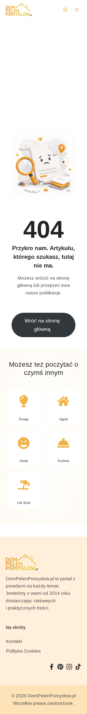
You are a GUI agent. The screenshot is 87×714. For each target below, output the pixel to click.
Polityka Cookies (23, 651)
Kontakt (14, 641)
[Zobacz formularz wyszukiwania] (65, 9)
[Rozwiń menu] (76, 9)
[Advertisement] (43, 65)
